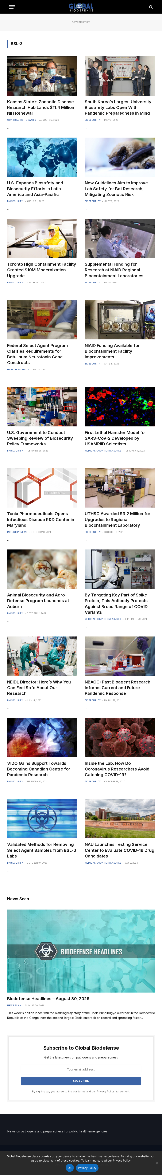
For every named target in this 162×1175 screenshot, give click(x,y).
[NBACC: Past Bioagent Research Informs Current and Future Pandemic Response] (120, 656)
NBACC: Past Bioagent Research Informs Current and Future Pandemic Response (117, 687)
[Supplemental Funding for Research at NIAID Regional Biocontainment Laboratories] (120, 238)
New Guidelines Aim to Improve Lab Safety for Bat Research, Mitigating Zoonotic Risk (116, 188)
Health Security (18, 369)
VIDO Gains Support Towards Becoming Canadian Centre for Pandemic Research (38, 769)
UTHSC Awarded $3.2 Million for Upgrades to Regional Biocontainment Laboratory (117, 519)
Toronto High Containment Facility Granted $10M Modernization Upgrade (41, 270)
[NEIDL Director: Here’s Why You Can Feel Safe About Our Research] (42, 656)
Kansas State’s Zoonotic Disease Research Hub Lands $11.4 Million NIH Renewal (40, 107)
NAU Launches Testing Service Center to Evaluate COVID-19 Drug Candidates (119, 850)
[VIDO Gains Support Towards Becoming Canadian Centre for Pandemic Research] (42, 737)
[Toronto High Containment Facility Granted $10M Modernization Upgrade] (42, 238)
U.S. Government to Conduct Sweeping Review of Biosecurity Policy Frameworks (40, 438)
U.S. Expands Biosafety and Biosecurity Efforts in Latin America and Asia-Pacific (35, 188)
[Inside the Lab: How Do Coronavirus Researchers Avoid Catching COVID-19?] (120, 737)
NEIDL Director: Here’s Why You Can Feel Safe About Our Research (39, 687)
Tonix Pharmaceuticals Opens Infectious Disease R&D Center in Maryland (40, 519)
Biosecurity (93, 120)
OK (70, 1168)
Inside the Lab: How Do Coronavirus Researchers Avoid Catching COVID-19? (117, 769)
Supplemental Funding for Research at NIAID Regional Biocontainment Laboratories (114, 270)
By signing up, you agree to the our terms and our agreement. (81, 1091)
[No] (157, 1163)
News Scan (14, 1005)
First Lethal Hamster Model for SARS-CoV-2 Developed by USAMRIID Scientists (115, 438)
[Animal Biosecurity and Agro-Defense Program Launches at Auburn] (42, 569)
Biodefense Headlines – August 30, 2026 (48, 998)
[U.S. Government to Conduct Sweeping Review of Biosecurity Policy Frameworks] (42, 406)
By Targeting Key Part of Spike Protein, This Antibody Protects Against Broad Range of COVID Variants (116, 603)
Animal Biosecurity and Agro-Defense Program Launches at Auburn (38, 600)
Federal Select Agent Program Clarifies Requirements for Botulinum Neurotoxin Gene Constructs (37, 354)
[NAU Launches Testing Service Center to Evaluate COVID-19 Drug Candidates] (120, 819)
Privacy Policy (106, 1091)
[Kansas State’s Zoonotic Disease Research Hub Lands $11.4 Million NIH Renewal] (42, 76)
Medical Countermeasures (103, 450)
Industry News (17, 532)
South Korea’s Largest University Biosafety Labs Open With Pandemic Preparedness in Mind (118, 107)
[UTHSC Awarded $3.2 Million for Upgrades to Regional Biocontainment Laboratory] (120, 488)
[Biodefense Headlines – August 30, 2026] (81, 951)
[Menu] (12, 7)
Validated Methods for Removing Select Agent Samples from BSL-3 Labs (41, 850)
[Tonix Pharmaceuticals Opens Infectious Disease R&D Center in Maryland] (42, 488)
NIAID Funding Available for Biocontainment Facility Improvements (112, 351)
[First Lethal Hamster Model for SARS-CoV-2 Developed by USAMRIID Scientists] (120, 406)
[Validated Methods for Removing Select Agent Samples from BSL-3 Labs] (42, 819)
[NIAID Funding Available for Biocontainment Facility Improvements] (120, 319)
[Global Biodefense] (81, 7)
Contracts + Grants (21, 120)
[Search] (150, 7)
